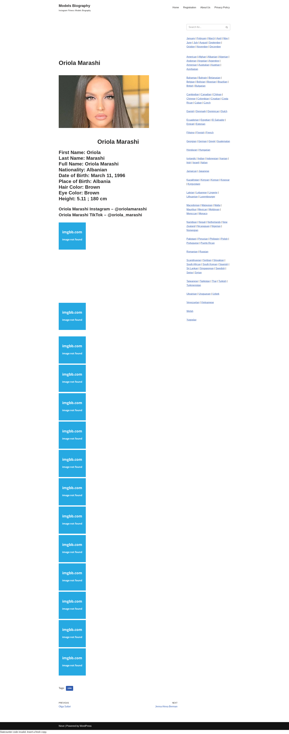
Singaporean (207, 268)
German (202, 141)
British (189, 86)
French (210, 132)
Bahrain (203, 77)
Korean (215, 180)
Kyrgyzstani (194, 184)
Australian (204, 65)
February (202, 38)
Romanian (192, 251)
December (215, 46)
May (225, 38)
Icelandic (191, 158)
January (190, 38)
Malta (217, 205)
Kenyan (205, 180)
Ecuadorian (192, 120)
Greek (212, 141)
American (191, 56)
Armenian (191, 65)
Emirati (190, 124)
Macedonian (193, 205)
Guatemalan (223, 141)
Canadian (206, 94)
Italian (204, 162)
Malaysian (207, 205)
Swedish (220, 268)
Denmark (201, 111)
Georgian (191, 141)
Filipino (190, 132)
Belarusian (214, 77)
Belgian (190, 81)
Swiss (189, 272)
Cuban (198, 102)
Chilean (217, 94)
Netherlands (214, 222)
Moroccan (191, 213)
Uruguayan (205, 294)
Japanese (204, 171)
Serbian (207, 260)
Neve (61, 726)
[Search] (227, 27)
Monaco (203, 213)
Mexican (202, 209)
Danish (190, 111)
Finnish (200, 132)
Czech (207, 102)
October (190, 46)
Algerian (223, 56)
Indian (201, 158)
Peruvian (203, 239)
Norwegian (192, 230)
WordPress (86, 726)
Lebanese (201, 192)
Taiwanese (192, 281)
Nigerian (216, 226)
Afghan (202, 56)
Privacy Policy (222, 7)
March (211, 38)
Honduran (191, 150)
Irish (188, 162)
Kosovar (225, 180)
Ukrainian (191, 294)
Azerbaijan (192, 69)
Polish (224, 239)
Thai (214, 281)
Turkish (222, 281)
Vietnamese (207, 302)
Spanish (223, 264)
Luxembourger (207, 196)
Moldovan (214, 209)
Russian (203, 251)
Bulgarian (200, 86)
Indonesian (212, 158)
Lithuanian (192, 196)
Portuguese (192, 243)
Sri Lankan (192, 268)
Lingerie (213, 192)
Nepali (202, 222)
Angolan (202, 61)
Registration (189, 7)
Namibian (191, 222)
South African (193, 264)
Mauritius (191, 209)
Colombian (203, 98)
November (202, 46)
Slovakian (218, 260)
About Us (205, 7)
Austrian (215, 65)
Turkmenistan (193, 285)
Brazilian (222, 81)
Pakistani (191, 239)
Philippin (214, 239)
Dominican (213, 111)
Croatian (215, 98)
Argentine (214, 61)
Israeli (196, 162)
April (219, 38)
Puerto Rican (208, 243)
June (189, 42)
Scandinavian (193, 260)
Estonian (200, 124)
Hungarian (204, 150)
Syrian (198, 272)
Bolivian (201, 81)
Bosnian (211, 81)
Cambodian (192, 94)
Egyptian (205, 120)
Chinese (191, 98)
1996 (69, 688)
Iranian (223, 158)
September (215, 42)
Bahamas (191, 77)
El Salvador (218, 120)
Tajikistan (205, 281)
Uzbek (215, 294)
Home (175, 7)
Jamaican (191, 171)
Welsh (189, 311)
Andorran (191, 61)
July (196, 42)
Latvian (190, 192)
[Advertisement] (118, 37)
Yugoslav (191, 319)
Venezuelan (192, 302)
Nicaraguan (203, 226)
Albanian (212, 56)
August (203, 42)
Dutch (224, 111)
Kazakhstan (192, 180)
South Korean (210, 264)
